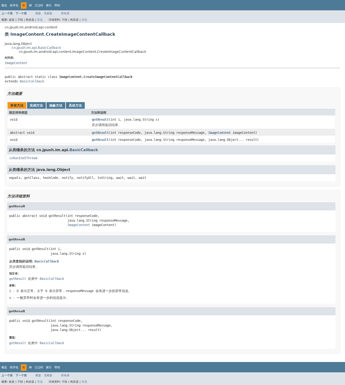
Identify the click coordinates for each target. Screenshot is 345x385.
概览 (4, 5)
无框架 (48, 13)
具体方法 (75, 105)
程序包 (14, 5)
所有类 (65, 13)
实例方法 (36, 105)
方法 (40, 19)
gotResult (100, 119)
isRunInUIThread (23, 158)
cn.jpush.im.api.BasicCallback (36, 48)
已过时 (39, 5)
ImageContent (16, 63)
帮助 (57, 5)
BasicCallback (32, 81)
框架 (38, 13)
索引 (49, 5)
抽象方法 (55, 105)
